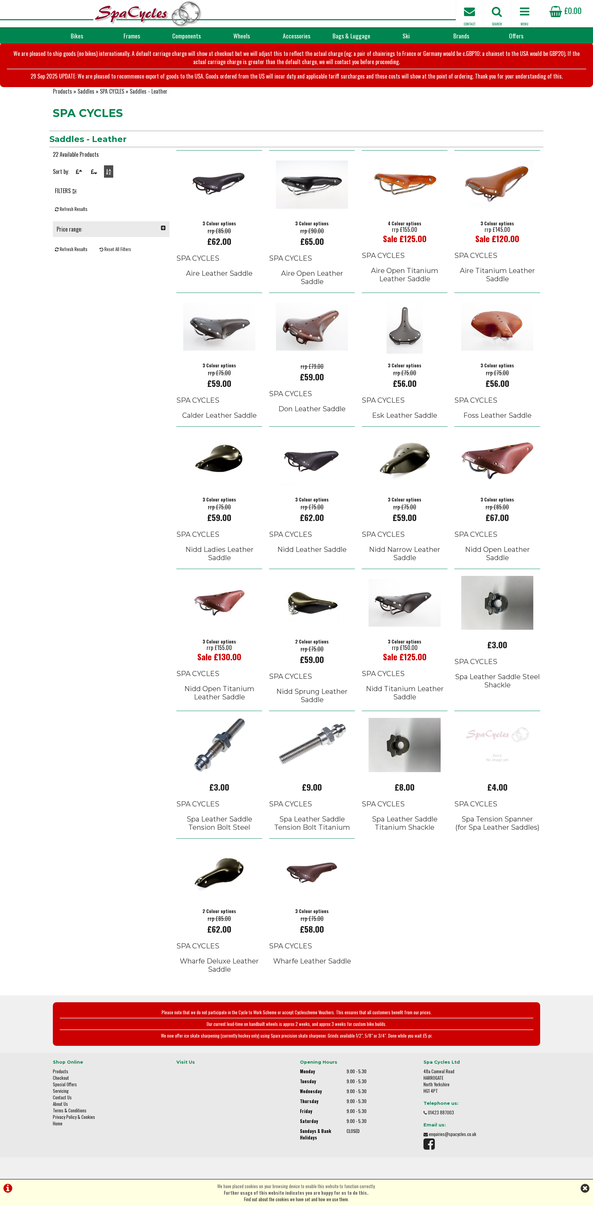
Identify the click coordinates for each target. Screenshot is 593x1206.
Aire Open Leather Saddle (312, 277)
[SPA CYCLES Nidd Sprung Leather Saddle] (312, 627)
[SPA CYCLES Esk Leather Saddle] (405, 351)
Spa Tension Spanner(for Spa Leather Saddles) (497, 823)
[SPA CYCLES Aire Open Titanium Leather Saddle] (405, 209)
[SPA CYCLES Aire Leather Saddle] (219, 209)
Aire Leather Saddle (219, 273)
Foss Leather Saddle (497, 415)
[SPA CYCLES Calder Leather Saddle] (219, 351)
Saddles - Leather (148, 91)
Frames (132, 35)
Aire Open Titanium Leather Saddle (404, 275)
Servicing (61, 1091)
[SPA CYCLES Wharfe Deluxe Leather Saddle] (219, 897)
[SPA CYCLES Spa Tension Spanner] (497, 770)
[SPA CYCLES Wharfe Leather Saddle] (312, 897)
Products (62, 91)
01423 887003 (441, 1112)
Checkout (61, 1078)
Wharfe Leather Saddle (312, 961)
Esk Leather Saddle (404, 415)
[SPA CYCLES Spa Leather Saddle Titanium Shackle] (405, 770)
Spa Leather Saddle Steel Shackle (497, 681)
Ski (406, 35)
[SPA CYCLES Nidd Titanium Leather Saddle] (405, 627)
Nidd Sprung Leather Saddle (312, 695)
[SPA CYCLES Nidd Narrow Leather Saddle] (405, 485)
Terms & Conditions (69, 1110)
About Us (60, 1104)
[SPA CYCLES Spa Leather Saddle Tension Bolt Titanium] (312, 770)
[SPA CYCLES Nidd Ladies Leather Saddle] (219, 485)
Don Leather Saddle (312, 409)
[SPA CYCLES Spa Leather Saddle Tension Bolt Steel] (219, 770)
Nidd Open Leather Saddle (497, 553)
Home (57, 1123)
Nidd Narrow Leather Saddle (404, 553)
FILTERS (63, 191)
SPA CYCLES (112, 91)
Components (186, 35)
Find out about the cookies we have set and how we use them (296, 1199)
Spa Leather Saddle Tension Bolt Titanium (312, 823)
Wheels (241, 35)
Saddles (86, 91)
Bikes (77, 35)
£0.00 (572, 10)
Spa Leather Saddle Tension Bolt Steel (219, 823)
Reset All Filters (117, 249)
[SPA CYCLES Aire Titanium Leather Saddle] (497, 209)
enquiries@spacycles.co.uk (452, 1134)
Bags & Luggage (351, 35)
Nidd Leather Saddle (312, 549)
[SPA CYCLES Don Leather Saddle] (312, 351)
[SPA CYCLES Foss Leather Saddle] (497, 351)
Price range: (69, 229)
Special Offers (65, 1084)
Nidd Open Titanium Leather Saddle (219, 693)
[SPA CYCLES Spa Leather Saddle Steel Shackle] (497, 627)
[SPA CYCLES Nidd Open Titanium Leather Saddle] (219, 627)
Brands (461, 35)
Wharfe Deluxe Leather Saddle (219, 965)
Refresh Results (73, 209)
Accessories (296, 35)
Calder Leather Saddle (219, 415)
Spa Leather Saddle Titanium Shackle (405, 823)
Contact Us (62, 1097)
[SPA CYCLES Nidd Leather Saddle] (312, 485)
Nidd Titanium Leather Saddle (405, 693)
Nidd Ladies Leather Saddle (219, 553)
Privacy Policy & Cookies (74, 1117)
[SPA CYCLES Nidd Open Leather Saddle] (497, 485)
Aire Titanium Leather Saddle (497, 275)
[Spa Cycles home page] (148, 13)
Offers (516, 35)
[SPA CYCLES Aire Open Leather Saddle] (312, 209)
